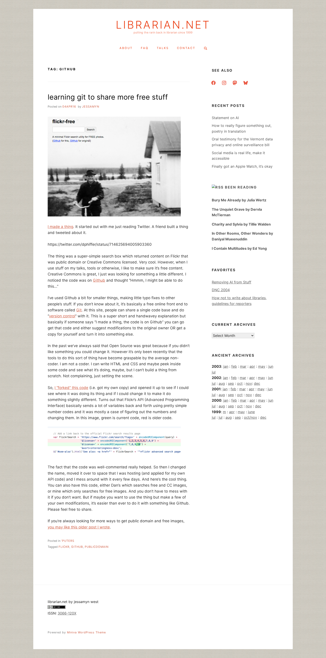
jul (214, 372)
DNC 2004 (221, 290)
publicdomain (97, 546)
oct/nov (250, 417)
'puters (67, 540)
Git (79, 310)
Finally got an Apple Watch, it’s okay (242, 166)
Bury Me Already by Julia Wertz (239, 200)
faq (145, 48)
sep (231, 383)
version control (62, 316)
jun (270, 366)
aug (222, 383)
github (77, 546)
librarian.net (163, 25)
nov (249, 383)
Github (99, 280)
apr (252, 366)
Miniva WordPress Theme (86, 632)
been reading (241, 187)
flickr (64, 546)
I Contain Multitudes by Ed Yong (239, 248)
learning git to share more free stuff (108, 97)
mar (243, 366)
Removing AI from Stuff (231, 282)
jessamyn (90, 106)
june (251, 412)
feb (234, 366)
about (126, 48)
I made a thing (60, 226)
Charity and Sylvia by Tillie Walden (241, 224)
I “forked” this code (71, 387)
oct (240, 383)
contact (186, 48)
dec (257, 383)
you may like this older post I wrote (79, 527)
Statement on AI (225, 118)
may (261, 366)
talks (163, 48)
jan (225, 366)
